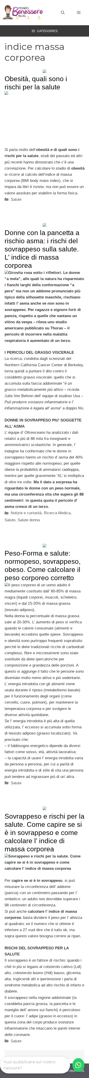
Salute (16, 199)
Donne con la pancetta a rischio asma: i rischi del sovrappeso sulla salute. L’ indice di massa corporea (42, 249)
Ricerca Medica (57, 513)
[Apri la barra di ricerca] (63, 12)
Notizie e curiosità (26, 513)
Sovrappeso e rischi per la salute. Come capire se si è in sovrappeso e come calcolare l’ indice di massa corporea (44, 832)
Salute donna (29, 520)
